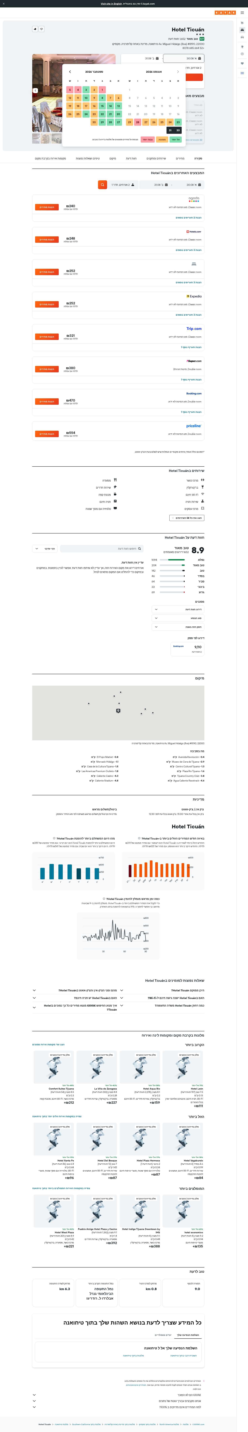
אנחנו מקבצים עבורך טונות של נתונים (180, 1401)
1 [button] (129, 89)
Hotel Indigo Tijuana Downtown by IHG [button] (141, 1231)
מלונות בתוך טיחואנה (133, 1355)
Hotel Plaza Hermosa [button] (148, 1160)
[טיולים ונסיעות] (242, 63)
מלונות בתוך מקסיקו (147, 1424)
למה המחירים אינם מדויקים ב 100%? (180, 1407)
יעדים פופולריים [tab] (163, 1335)
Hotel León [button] (197, 1088)
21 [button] (137, 114)
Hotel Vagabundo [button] (193, 1160)
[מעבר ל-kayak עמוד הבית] (225, 13)
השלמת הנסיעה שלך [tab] (188, 1335)
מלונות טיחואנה (61, 1424)
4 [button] (162, 98)
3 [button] (170, 98)
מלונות (185, 1424)
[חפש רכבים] (242, 37)
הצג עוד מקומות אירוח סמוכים (48, 1044)
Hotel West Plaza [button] (64, 1232)
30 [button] (178, 130)
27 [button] (145, 122)
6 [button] (146, 98)
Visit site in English (111, 3)
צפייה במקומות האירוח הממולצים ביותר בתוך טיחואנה (61, 1188)
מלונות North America (169, 1424)
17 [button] (170, 114)
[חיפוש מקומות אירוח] (242, 30)
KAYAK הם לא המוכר (189, 1395)
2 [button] (178, 98)
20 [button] (145, 114)
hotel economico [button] (194, 1232)
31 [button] (170, 130)
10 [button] (170, 106)
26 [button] (153, 122)
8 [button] (129, 98)
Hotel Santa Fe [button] (66, 1160)
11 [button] (162, 106)
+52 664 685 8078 (193, 48)
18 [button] (162, 114)
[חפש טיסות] (242, 23)
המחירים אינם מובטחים (136, 1385)
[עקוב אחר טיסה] (242, 53)
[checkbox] (187, 649)
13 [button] (146, 106)
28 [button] (137, 122)
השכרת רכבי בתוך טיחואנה (183, 1355)
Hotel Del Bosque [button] (107, 1160)
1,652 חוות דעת (177, 38)
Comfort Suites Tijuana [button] (61, 1088)
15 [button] (129, 106)
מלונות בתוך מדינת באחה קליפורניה (120, 1424)
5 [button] (154, 98)
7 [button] (137, 98)
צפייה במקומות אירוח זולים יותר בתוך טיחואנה (56, 1116)
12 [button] (154, 106)
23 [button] (178, 122)
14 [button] (137, 106)
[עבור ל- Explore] (242, 46)
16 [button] (178, 114)
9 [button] (178, 106)
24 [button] (170, 122)
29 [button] (129, 122)
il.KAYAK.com (198, 1424)
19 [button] (154, 114)
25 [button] (161, 122)
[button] (3, 3)
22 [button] (129, 114)
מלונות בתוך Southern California (86, 1424)
